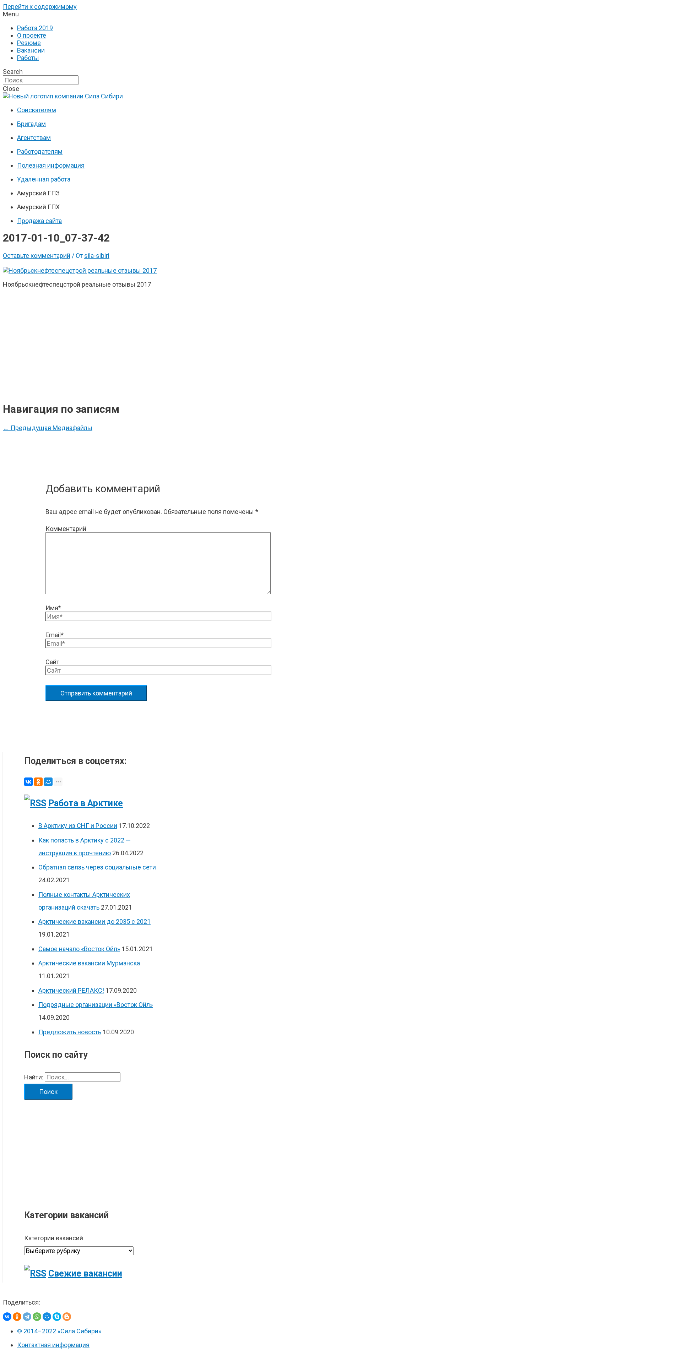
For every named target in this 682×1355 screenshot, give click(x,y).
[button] (341, 14)
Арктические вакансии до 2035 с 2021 (94, 921)
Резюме (29, 43)
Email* (54, 635)
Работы (28, 57)
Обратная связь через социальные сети (97, 867)
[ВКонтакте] (28, 781)
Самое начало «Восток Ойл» (79, 949)
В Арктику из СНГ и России (77, 825)
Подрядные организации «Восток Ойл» (95, 1004)
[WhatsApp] (37, 1316)
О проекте (31, 35)
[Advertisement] (157, 344)
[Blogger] (67, 1316)
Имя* (53, 608)
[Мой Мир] (48, 781)
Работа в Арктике (85, 803)
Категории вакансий (53, 1238)
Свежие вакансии (85, 1273)
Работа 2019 (35, 28)
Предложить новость (69, 1032)
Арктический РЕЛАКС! (71, 990)
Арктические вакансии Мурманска (89, 963)
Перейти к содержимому (40, 6)
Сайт (52, 662)
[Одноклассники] (38, 781)
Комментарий (65, 528)
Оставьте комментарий (36, 255)
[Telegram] (27, 1316)
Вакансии (31, 50)
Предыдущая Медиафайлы (47, 428)
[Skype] (57, 1316)
